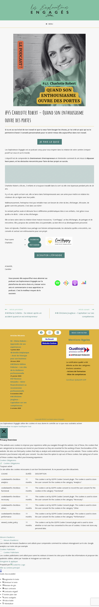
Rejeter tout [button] (26, 426)
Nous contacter (79, 333)
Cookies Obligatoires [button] (8, 460)
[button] (1, 571)
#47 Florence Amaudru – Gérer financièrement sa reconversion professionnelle (18, 385)
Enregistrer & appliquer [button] (9, 561)
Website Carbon (49, 343)
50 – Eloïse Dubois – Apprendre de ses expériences (18, 344)
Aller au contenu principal (10, 568)
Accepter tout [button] (16, 426)
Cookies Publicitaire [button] (7, 549)
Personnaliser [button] (5, 426)
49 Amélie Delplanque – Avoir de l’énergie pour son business (19, 355)
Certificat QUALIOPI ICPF (76, 380)
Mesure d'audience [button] (7, 537)
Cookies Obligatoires (12, 463)
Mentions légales (79, 339)
